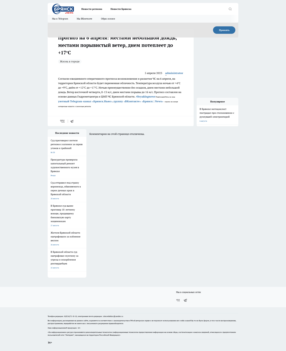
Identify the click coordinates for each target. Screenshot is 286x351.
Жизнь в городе (70, 61)
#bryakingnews (145, 96)
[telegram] (73, 121)
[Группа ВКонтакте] (178, 300)
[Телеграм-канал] (185, 300)
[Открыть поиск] (230, 9)
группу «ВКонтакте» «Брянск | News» (138, 101)
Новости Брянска (121, 8)
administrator (174, 73)
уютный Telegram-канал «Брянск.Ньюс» (85, 101)
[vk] (62, 121)
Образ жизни (108, 18)
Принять (224, 30)
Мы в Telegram (60, 18)
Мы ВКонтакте (84, 18)
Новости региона (91, 8)
